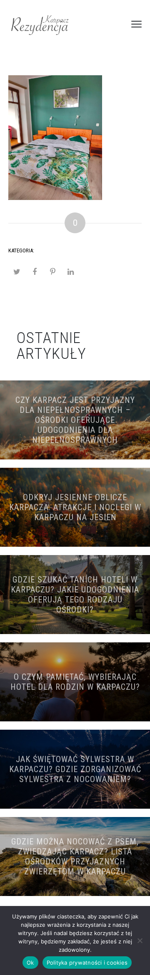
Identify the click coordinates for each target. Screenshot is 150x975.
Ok (30, 962)
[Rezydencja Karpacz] (39, 24)
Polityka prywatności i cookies (87, 962)
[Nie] (139, 940)
